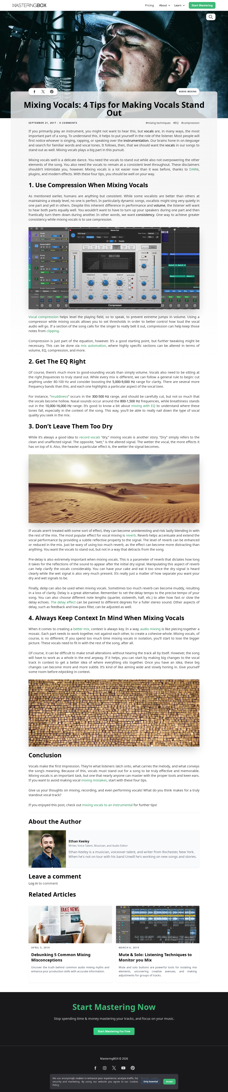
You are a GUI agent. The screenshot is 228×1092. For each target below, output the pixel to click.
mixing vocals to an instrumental (107, 805)
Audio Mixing (188, 91)
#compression (190, 123)
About (163, 5)
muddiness (59, 396)
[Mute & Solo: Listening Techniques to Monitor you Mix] (157, 924)
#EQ (176, 123)
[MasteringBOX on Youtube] (123, 1068)
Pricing (149, 5)
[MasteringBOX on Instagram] (105, 1068)
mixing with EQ (143, 406)
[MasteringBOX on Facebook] (34, 91)
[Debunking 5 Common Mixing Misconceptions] (70, 924)
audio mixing (150, 629)
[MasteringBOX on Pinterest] (51, 91)
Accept (169, 1081)
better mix (81, 629)
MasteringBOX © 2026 (114, 1058)
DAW (193, 169)
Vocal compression (43, 317)
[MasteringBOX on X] (43, 91)
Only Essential (151, 1081)
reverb (131, 535)
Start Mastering (202, 5)
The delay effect (63, 602)
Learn (177, 5)
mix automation (93, 345)
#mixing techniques (158, 123)
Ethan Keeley (79, 841)
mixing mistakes (94, 780)
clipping (53, 331)
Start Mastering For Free (114, 1031)
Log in (34, 883)
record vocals (89, 437)
